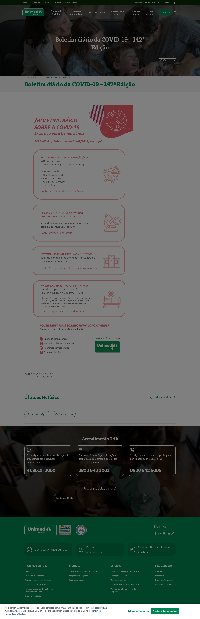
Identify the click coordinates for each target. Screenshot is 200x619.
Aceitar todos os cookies (165, 611)
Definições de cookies (138, 611)
